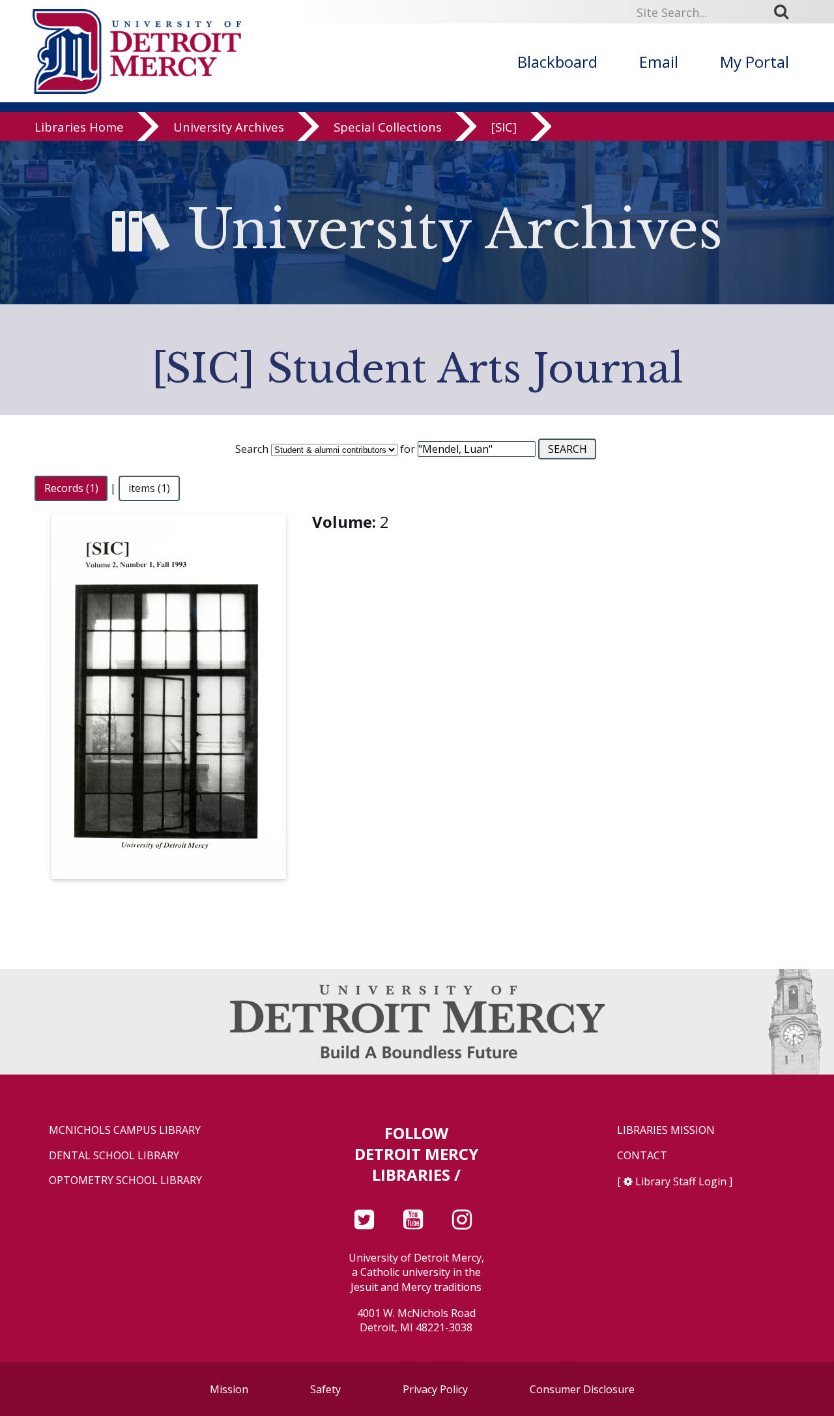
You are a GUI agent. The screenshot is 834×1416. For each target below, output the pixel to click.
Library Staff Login (680, 1181)
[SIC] (504, 127)
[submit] (785, 12)
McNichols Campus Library (125, 1130)
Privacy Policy (435, 1389)
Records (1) (71, 488)
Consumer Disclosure (582, 1389)
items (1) (149, 488)
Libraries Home (79, 127)
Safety (325, 1389)
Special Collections (388, 127)
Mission (229, 1389)
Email (658, 61)
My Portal (754, 61)
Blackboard (557, 61)
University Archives (228, 127)
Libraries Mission (666, 1130)
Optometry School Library (125, 1180)
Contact (642, 1155)
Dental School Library (114, 1155)
